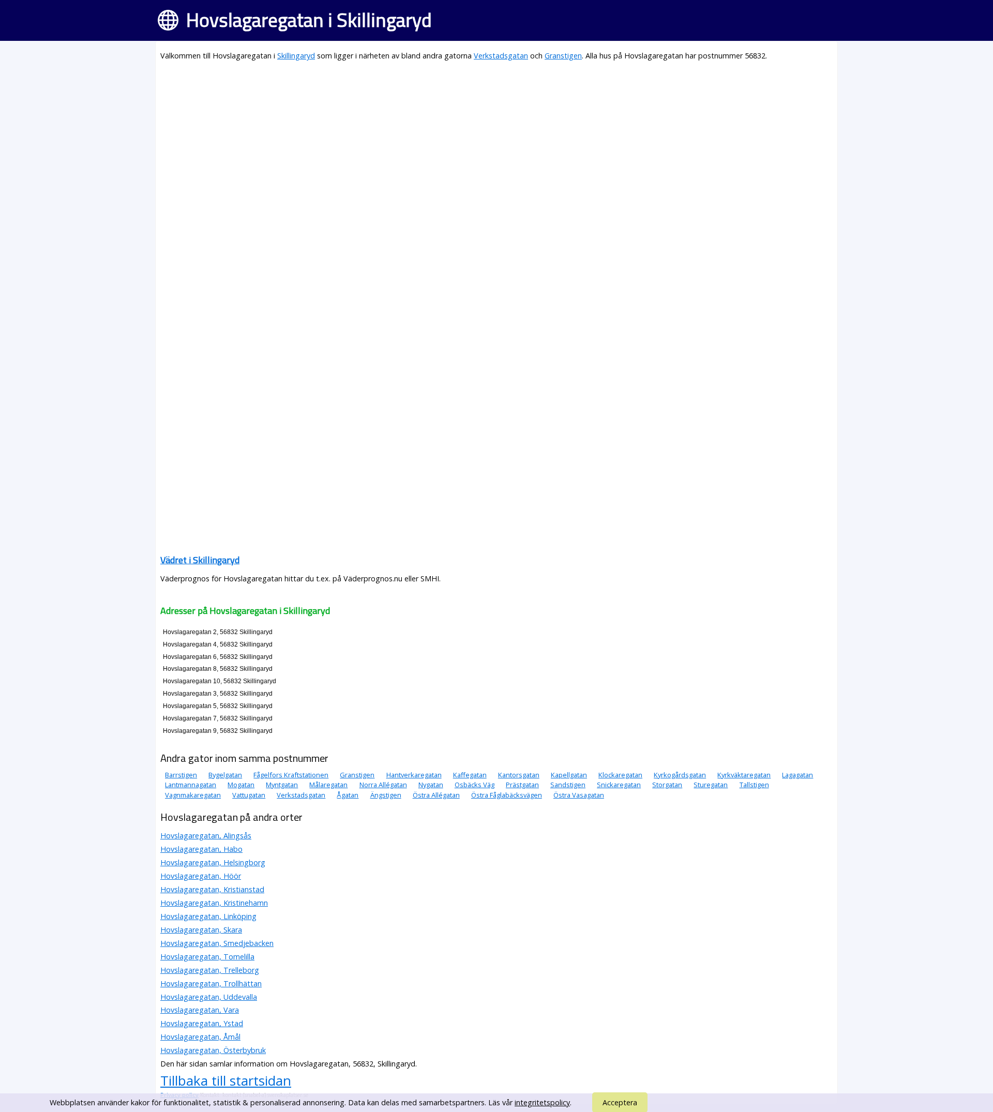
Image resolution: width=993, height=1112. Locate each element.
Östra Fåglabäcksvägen (506, 795)
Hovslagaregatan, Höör (200, 876)
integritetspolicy (542, 1102)
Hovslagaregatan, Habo (201, 849)
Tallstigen (754, 784)
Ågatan (347, 795)
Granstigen (563, 56)
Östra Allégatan (436, 795)
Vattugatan (248, 795)
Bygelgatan (225, 774)
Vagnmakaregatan (193, 795)
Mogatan (241, 784)
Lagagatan (797, 774)
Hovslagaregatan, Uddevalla (208, 997)
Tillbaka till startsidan (225, 1080)
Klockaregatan (620, 774)
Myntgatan (282, 784)
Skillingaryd (296, 56)
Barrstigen (181, 774)
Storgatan (667, 784)
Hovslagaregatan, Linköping (208, 916)
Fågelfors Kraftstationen (290, 774)
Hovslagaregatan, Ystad (201, 1023)
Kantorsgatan (518, 774)
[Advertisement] (470, 142)
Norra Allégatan (383, 784)
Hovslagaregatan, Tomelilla (207, 956)
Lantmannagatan (190, 784)
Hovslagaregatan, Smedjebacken (217, 943)
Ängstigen (385, 795)
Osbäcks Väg (474, 784)
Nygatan (430, 784)
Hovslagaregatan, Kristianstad (212, 889)
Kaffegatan (470, 774)
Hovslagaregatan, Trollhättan (211, 983)
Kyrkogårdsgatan (680, 774)
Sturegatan (711, 784)
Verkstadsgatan (501, 56)
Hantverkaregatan (414, 774)
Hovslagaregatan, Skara (201, 930)
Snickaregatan (619, 784)
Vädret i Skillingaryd (199, 560)
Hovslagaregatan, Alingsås (205, 835)
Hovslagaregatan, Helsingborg (212, 862)
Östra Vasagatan (578, 795)
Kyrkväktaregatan (744, 774)
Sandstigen (567, 784)
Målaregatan (328, 784)
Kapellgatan (569, 774)
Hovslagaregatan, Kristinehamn (214, 903)
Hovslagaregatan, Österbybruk (213, 1050)
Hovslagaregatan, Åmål (200, 1037)
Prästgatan (522, 784)
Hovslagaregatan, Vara (199, 1010)
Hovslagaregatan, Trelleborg (209, 970)
